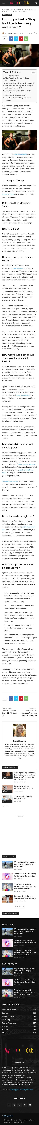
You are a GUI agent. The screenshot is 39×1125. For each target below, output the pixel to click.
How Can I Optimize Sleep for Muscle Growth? (18, 99)
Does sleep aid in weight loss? (15, 95)
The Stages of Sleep (12, 75)
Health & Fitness (19, 9)
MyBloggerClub (8, 1116)
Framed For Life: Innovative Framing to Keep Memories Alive (29, 713)
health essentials (20, 154)
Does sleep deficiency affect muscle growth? (18, 92)
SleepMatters (17, 268)
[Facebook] (11, 38)
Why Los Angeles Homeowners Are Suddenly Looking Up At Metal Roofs (24, 864)
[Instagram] (14, 1105)
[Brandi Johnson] (3, 33)
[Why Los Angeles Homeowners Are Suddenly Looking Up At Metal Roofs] (7, 864)
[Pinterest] (21, 38)
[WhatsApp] (26, 38)
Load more (18, 906)
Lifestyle (9, 9)
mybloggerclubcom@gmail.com (22, 1090)
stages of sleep (8, 194)
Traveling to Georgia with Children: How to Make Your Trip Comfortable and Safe (25, 887)
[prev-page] (3, 806)
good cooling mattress (27, 464)
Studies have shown (10, 481)
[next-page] (7, 806)
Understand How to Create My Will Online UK (9, 713)
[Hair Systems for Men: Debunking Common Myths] (7, 789)
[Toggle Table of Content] (32, 72)
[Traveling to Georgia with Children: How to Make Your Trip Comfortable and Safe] (7, 887)
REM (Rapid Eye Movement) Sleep (17, 78)
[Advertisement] (19, 831)
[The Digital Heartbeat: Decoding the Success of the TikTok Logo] (7, 876)
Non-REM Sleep (10, 80)
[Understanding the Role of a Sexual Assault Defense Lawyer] (7, 899)
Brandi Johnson (12, 33)
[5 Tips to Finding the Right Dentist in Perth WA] (7, 799)
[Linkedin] (19, 1105)
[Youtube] (30, 1105)
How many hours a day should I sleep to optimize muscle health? (19, 87)
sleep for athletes (23, 395)
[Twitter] (16, 38)
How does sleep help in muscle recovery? (19, 83)
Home (4, 9)
